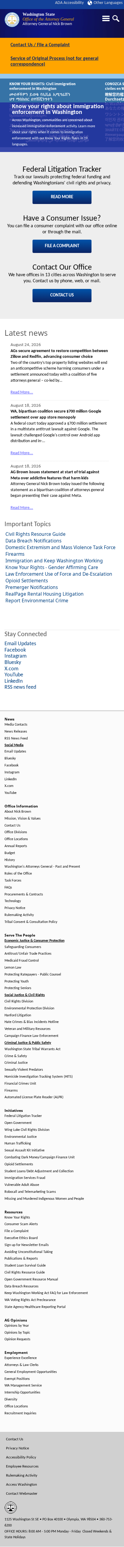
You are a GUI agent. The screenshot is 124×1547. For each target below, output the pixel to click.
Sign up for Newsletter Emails (27, 1245)
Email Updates (15, 751)
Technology (13, 901)
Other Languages (108, 3)
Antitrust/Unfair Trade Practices (28, 954)
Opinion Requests (17, 1339)
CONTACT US (62, 295)
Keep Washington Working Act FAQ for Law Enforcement (46, 1293)
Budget (10, 853)
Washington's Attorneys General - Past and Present (42, 867)
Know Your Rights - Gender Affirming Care (51, 567)
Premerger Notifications (31, 587)
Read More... (22, 392)
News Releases (16, 731)
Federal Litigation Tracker (23, 1116)
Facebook (11, 765)
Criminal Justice (16, 1063)
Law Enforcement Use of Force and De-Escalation (58, 574)
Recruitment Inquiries (20, 1413)
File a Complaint (17, 1231)
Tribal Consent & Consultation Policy (31, 922)
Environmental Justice (21, 1137)
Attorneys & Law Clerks (22, 1365)
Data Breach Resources (22, 1286)
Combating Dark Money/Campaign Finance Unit (40, 1157)
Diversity (11, 1399)
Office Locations (16, 839)
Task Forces (13, 880)
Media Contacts (16, 725)
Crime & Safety (16, 1056)
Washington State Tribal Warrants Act (32, 1049)
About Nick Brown (18, 812)
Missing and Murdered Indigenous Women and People (44, 1199)
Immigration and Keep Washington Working (54, 560)
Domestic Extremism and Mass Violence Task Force (60, 547)
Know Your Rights (17, 1217)
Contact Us (12, 825)
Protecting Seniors (18, 988)
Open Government (18, 1123)
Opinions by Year (17, 1326)
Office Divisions (16, 832)
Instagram (12, 772)
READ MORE (62, 197)
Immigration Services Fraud (25, 1178)
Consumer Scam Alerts (21, 1224)
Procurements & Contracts (24, 894)
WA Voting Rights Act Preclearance (30, 1300)
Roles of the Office (18, 873)
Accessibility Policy (21, 1457)
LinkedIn (11, 779)
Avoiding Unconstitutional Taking (29, 1252)
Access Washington (21, 1485)
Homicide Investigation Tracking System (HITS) (39, 1077)
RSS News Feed (16, 738)
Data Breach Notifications (33, 540)
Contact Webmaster (22, 1494)
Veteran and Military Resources (28, 1029)
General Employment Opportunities (31, 1372)
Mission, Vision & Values (23, 818)
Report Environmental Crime (36, 600)
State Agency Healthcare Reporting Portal (35, 1307)
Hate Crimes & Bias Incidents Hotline (32, 1022)
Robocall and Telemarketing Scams (30, 1192)
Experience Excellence (21, 1358)
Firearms (14, 554)
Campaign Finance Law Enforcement (31, 1036)
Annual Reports (16, 846)
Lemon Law (13, 967)
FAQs (8, 887)
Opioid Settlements (26, 580)
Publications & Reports (21, 1259)
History (10, 860)
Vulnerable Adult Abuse (22, 1185)
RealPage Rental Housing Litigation (44, 594)
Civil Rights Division (19, 1001)
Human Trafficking (18, 1143)
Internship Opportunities (22, 1392)
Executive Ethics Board (21, 1238)
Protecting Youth (17, 981)
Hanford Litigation (18, 1015)
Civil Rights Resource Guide (35, 534)
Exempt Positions (17, 1379)
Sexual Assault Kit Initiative (25, 1150)
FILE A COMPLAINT (62, 246)
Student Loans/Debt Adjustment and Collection (39, 1171)
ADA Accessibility (69, 3)
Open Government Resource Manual (31, 1279)
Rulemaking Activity (19, 915)
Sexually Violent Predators (24, 1070)
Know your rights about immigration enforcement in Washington (58, 110)
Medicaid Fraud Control (22, 961)
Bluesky (10, 758)
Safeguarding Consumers (23, 947)
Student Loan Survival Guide (25, 1265)
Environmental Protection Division (29, 1008)
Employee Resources (22, 1466)
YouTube (11, 793)
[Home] (12, 19)
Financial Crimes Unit (20, 1084)
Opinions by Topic (17, 1333)
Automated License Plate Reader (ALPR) (34, 1097)
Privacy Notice (15, 908)
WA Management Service (23, 1385)
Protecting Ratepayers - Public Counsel (33, 974)
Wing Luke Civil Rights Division (27, 1130)
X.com (9, 786)
